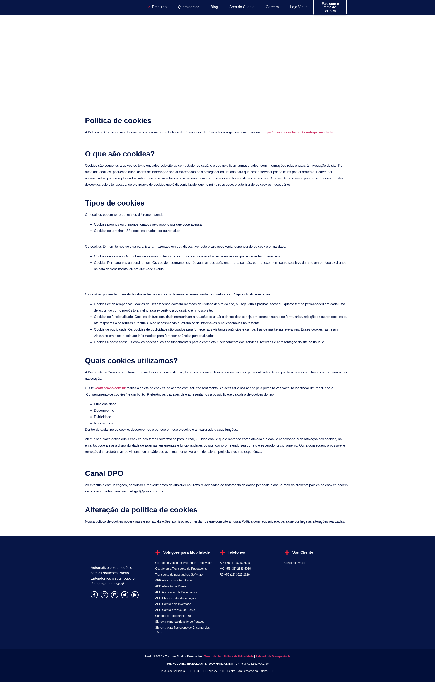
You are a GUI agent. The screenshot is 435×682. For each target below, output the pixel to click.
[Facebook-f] (94, 594)
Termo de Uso (212, 656)
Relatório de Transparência (273, 656)
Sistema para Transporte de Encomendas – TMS (183, 630)
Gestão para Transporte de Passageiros (181, 568)
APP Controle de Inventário (173, 604)
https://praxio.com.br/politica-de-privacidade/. (298, 132)
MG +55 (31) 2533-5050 (235, 568)
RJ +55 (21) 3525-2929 (235, 574)
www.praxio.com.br (110, 388)
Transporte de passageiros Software (179, 574)
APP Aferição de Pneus (170, 586)
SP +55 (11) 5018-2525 (235, 562)
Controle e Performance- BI (173, 615)
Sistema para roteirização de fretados (179, 621)
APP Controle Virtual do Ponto (175, 610)
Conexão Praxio (294, 562)
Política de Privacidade (239, 656)
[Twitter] (124, 594)
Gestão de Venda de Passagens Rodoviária (183, 562)
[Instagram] (104, 594)
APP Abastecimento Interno (173, 580)
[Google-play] (135, 594)
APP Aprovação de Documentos (176, 592)
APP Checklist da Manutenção (175, 598)
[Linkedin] (114, 594)
